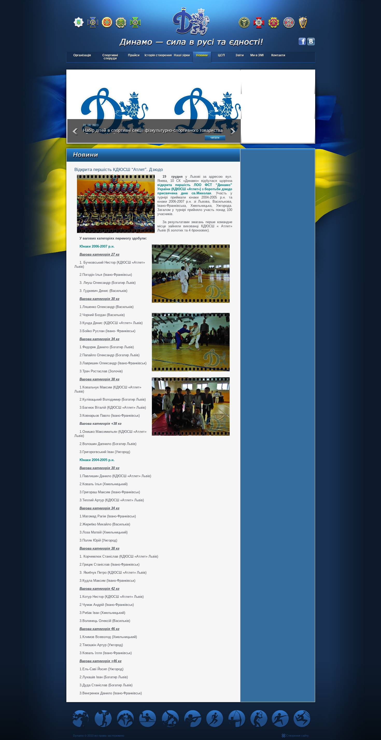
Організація (82, 55)
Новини (202, 55)
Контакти (278, 55)
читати (214, 137)
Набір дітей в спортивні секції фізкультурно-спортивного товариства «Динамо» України (153, 132)
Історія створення (158, 55)
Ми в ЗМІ (257, 55)
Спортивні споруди (110, 56)
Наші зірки (181, 55)
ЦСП (218, 55)
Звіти (240, 55)
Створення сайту (297, 735)
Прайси (133, 55)
